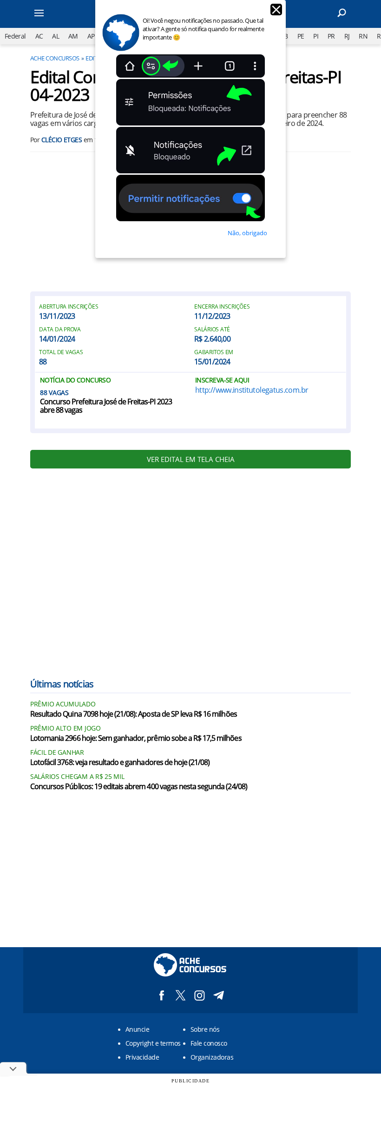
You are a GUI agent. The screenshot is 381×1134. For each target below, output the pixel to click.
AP (91, 36)
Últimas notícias (61, 684)
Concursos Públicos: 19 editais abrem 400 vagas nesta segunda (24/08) (138, 786)
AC (39, 36)
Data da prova (60, 329)
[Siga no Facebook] (161, 995)
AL (55, 36)
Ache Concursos (54, 58)
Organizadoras (211, 1057)
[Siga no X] (180, 995)
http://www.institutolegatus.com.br (251, 390)
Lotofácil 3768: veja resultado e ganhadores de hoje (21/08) (120, 762)
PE (300, 36)
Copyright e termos (153, 1043)
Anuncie (137, 1029)
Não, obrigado (247, 233)
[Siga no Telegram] (218, 995)
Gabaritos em (213, 352)
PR (331, 36)
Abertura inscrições (68, 306)
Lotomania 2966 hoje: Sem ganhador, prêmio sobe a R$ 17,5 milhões (136, 738)
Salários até (212, 329)
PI (315, 36)
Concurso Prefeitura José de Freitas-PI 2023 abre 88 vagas (106, 406)
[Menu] (51, 14)
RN (363, 36)
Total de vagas (61, 352)
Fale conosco (208, 1043)
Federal (15, 36)
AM (73, 36)
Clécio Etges (61, 139)
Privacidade (142, 1057)
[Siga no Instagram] (199, 995)
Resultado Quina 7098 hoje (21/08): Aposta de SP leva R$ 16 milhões (133, 714)
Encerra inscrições (222, 306)
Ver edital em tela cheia (191, 459)
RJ (347, 36)
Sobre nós (204, 1029)
